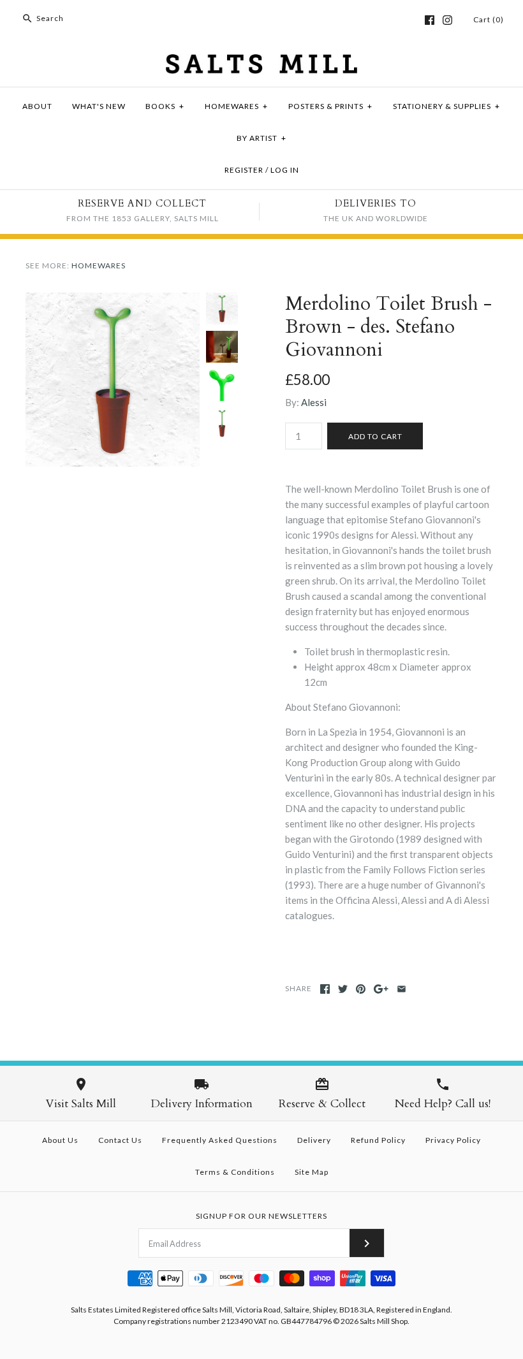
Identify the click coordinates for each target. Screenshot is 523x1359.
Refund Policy (378, 1140)
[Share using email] (401, 989)
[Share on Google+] (381, 989)
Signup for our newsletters (261, 1216)
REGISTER (244, 170)
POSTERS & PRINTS (330, 106)
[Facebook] (429, 20)
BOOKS (164, 106)
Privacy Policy (453, 1140)
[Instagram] (447, 20)
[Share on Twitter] (343, 989)
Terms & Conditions (235, 1172)
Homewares (98, 265)
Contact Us (120, 1140)
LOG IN (284, 170)
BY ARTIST (261, 138)
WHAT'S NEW (99, 106)
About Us (60, 1140)
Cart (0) (488, 19)
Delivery (314, 1140)
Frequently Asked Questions (219, 1140)
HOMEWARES (236, 106)
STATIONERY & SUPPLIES (446, 106)
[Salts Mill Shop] (261, 62)
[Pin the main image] (360, 989)
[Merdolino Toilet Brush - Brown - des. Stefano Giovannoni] (113, 300)
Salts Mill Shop (384, 1321)
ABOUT (37, 106)
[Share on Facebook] (325, 989)
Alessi (314, 402)
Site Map (311, 1172)
